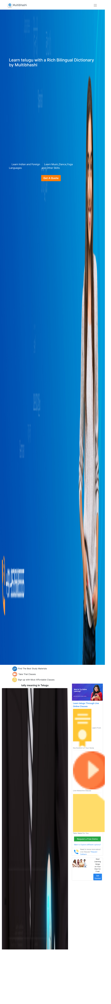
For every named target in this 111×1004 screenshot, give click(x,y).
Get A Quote (51, 178)
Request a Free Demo (87, 839)
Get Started (98, 877)
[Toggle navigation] (95, 5)
